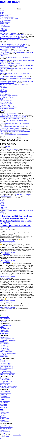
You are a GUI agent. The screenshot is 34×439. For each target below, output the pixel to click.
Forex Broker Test (5, 379)
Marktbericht (3, 30)
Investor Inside (17, 435)
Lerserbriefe (3, 404)
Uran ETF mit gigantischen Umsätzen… (11, 76)
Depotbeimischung (5, 20)
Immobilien (3, 399)
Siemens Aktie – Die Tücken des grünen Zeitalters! (14, 39)
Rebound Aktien (4, 412)
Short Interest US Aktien (7, 108)
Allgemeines (3, 425)
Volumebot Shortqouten (7, 374)
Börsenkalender (4, 337)
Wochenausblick (4, 421)
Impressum (3, 430)
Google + (2, 204)
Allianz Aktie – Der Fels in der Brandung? (12, 130)
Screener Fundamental (6, 368)
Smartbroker (3, 355)
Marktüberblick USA (6, 104)
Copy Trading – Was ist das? (8, 33)
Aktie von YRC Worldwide (10, 149)
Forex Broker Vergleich (7, 17)
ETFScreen (3, 361)
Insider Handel (4, 402)
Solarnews (3, 415)
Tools (1, 99)
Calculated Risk (4, 328)
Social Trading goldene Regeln (9, 18)
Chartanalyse (3, 28)
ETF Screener (4, 342)
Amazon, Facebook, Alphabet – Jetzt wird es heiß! (14, 57)
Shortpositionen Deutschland (8, 107)
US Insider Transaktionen (7, 373)
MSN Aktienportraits (6, 351)
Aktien (5, 210)
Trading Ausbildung (5, 14)
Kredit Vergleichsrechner (7, 97)
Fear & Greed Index (6, 363)
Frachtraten (3, 345)
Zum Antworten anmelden (7, 241)
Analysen (2, 25)
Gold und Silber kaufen (6, 381)
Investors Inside (10, 1)
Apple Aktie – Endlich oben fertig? (10, 38)
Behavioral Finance (5, 393)
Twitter (2, 201)
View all (2, 42)
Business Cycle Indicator (7, 338)
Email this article (5, 207)
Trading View (4, 356)
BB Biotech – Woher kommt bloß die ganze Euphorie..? (16, 78)
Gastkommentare (5, 397)
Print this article (4, 209)
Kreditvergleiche (5, 383)
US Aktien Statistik (5, 371)
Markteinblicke (4, 331)
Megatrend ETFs (5, 350)
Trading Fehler (4, 23)
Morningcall (3, 407)
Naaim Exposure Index (6, 366)
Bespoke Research (5, 325)
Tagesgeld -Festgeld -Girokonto (9, 95)
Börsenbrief (3, 91)
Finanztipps (3, 87)
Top (1, 438)
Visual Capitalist (4, 333)
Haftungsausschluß (5, 428)
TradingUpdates (17, 210)
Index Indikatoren (5, 347)
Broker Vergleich (5, 94)
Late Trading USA (5, 365)
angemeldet (9, 308)
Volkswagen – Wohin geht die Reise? (10, 50)
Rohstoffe (3, 413)
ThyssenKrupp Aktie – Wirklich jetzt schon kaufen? (15, 73)
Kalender (2, 89)
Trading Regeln (4, 15)
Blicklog (2, 327)
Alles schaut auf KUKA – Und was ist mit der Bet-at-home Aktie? (16, 217)
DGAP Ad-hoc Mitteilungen (8, 340)
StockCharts (3, 369)
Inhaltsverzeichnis (5, 431)
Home (2, 10)
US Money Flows (5, 105)
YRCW (2, 184)
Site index (3, 321)
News (1, 409)
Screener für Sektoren (6, 102)
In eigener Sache (5, 401)
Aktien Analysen (5, 26)
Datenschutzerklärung (6, 427)
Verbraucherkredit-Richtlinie (8, 387)
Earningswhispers (5, 360)
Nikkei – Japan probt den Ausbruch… (11, 63)
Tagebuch (3, 417)
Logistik (10, 210)
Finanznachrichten (5, 343)
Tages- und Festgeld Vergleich (8, 386)
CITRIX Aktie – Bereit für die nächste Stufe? (13, 36)
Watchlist (2, 31)
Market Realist (4, 330)
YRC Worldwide (28, 210)
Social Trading (4, 384)
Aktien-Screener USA (6, 100)
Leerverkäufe (4, 348)
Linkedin (2, 205)
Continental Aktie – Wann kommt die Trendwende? (14, 123)
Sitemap (2, 433)
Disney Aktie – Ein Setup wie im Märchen (12, 34)
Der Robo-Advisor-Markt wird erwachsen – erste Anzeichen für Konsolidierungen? (14, 127)
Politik (2, 410)
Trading (2, 12)
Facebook (3, 202)
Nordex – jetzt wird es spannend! (15, 225)
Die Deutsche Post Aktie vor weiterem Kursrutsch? (14, 134)
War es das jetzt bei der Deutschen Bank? (12, 46)
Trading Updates (5, 22)
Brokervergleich (4, 378)
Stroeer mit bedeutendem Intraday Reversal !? (13, 44)
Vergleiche (3, 92)
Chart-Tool (3, 110)
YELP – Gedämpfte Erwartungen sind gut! (12, 84)
